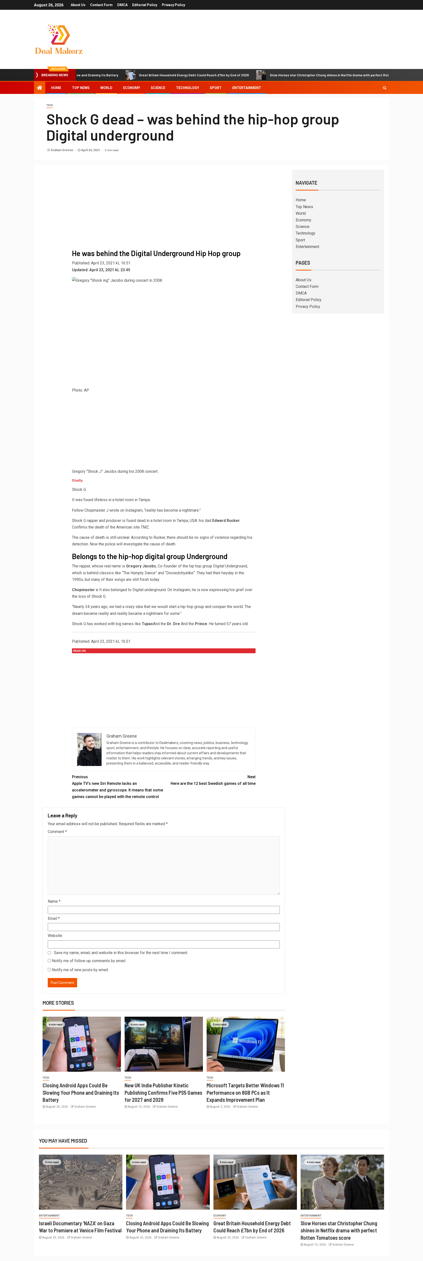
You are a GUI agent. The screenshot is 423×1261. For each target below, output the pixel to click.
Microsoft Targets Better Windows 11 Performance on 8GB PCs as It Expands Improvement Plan (245, 1092)
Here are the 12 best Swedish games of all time (213, 780)
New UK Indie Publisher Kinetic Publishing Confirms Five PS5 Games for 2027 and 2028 (163, 1092)
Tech (49, 105)
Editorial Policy (144, 5)
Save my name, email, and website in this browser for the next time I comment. (121, 952)
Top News (81, 88)
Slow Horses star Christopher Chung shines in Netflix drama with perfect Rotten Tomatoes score (306, 75)
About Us (78, 5)
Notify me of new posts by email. (80, 970)
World (106, 88)
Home (56, 88)
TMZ (145, 527)
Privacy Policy (173, 5)
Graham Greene (62, 150)
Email (54, 918)
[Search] (385, 87)
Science (158, 88)
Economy (131, 88)
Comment (57, 831)
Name (54, 901)
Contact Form (101, 5)
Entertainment (246, 88)
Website (55, 935)
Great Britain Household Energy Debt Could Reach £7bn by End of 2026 (155, 75)
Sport (216, 88)
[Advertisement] (164, 210)
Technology (187, 88)
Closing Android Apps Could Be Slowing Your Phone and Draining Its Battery (81, 1092)
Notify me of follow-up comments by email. (89, 960)
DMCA (122, 5)
